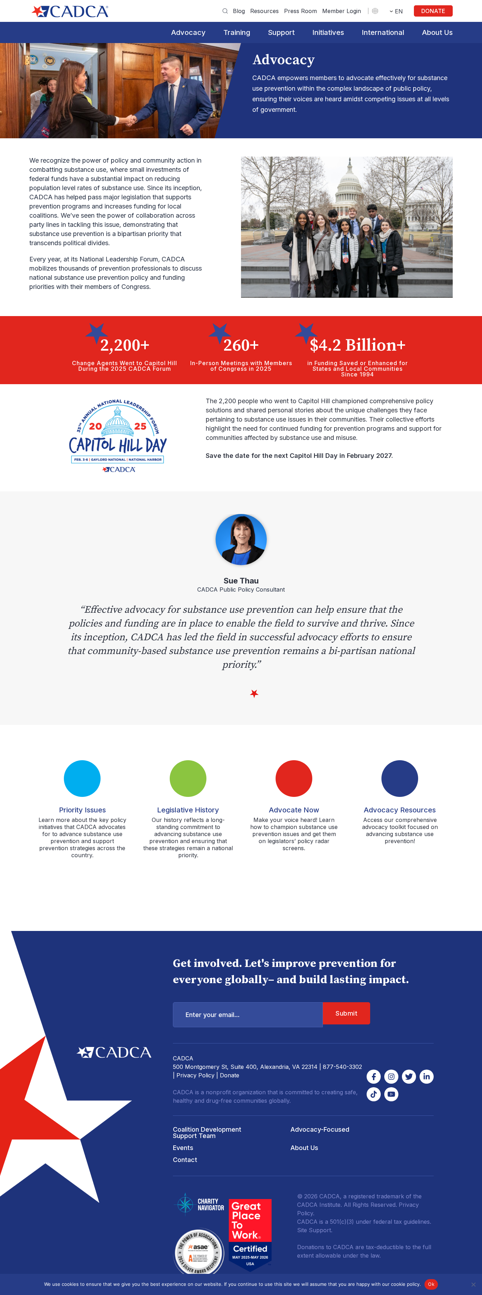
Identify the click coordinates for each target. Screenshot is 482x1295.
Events (183, 1147)
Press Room (300, 10)
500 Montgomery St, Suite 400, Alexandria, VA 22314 (245, 1066)
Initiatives (328, 32)
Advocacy (188, 32)
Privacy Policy (195, 1075)
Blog (239, 10)
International (383, 32)
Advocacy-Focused (319, 1129)
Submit (346, 1013)
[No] (473, 1284)
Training (236, 32)
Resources (264, 10)
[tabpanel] (241, 593)
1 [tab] (254, 694)
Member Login (341, 10)
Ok (431, 1284)
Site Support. (314, 1230)
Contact (185, 1159)
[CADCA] (69, 11)
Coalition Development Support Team (207, 1132)
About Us (437, 32)
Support (281, 32)
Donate (433, 10)
